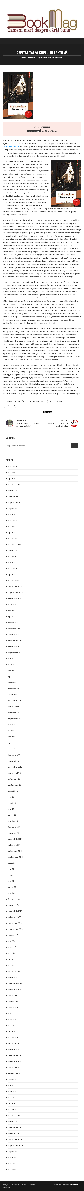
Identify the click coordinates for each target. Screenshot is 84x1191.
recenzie (11, 406)
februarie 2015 (14, 827)
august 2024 (13, 508)
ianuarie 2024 (14, 550)
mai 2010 (12, 1169)
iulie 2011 (11, 1085)
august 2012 (13, 1007)
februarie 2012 (14, 1043)
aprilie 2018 (13, 616)
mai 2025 (12, 472)
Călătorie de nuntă (11, 146)
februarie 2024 (14, 544)
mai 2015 (12, 809)
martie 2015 (13, 821)
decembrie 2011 (14, 1055)
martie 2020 (13, 580)
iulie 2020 (12, 562)
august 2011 (13, 1079)
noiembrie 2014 (14, 845)
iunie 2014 (12, 875)
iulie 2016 (12, 725)
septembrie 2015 (15, 785)
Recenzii (47, 127)
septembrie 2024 (15, 502)
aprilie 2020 (13, 574)
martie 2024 (13, 538)
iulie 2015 (12, 797)
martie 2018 (13, 622)
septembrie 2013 (15, 929)
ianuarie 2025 (14, 490)
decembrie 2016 (15, 701)
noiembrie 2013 (14, 917)
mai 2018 (12, 610)
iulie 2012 (12, 1013)
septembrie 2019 (15, 592)
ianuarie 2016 (13, 761)
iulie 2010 (12, 1157)
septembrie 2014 (15, 857)
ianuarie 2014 (13, 905)
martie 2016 (13, 749)
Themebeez (76, 1185)
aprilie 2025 (13, 478)
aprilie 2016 (13, 743)
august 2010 (13, 1151)
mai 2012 (11, 1025)
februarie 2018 (14, 628)
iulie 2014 (12, 869)
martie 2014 (13, 893)
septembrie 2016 (15, 719)
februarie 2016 (14, 755)
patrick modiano (59, 401)
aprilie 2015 (13, 815)
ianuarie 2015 (13, 833)
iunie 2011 (12, 1091)
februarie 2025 (14, 484)
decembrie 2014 (15, 839)
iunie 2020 (12, 568)
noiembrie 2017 (14, 646)
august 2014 (13, 863)
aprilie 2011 (12, 1103)
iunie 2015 (12, 803)
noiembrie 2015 (14, 773)
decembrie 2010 (15, 1127)
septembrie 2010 (15, 1145)
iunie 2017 (12, 665)
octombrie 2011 (14, 1067)
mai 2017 (12, 671)
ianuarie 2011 (13, 1121)
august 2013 (13, 935)
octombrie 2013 (15, 923)
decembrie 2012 (15, 983)
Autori (36, 127)
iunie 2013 (12, 947)
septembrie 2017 (15, 652)
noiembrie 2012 (14, 989)
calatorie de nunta (36, 401)
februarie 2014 (14, 899)
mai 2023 (12, 556)
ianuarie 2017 (13, 695)
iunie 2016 (12, 731)
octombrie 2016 (15, 713)
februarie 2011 (14, 1115)
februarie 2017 (14, 689)
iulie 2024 (12, 514)
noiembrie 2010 (14, 1133)
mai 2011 (11, 1097)
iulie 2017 (12, 659)
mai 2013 (11, 953)
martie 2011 (13, 1109)
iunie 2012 (12, 1019)
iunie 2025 (12, 466)
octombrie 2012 (15, 995)
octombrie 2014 (15, 851)
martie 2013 (13, 965)
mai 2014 (12, 881)
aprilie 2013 (13, 959)
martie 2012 (13, 1037)
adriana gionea (13, 401)
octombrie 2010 (15, 1139)
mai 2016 (12, 737)
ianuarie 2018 (13, 634)
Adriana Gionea (50, 130)
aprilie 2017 (13, 677)
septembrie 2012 (15, 1001)
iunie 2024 (12, 520)
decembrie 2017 (15, 640)
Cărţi (41, 127)
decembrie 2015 (15, 767)
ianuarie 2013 (13, 977)
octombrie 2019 (15, 586)
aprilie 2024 (13, 532)
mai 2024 (12, 526)
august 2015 (13, 791)
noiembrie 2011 (14, 1061)
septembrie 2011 (15, 1073)
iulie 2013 (12, 941)
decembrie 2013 (15, 911)
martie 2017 (13, 683)
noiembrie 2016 (14, 707)
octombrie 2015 (15, 779)
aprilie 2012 (13, 1031)
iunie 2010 (12, 1163)
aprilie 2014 (13, 887)
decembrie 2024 (15, 496)
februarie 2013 (14, 971)
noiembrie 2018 (14, 598)
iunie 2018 (12, 604)
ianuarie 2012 (13, 1049)
